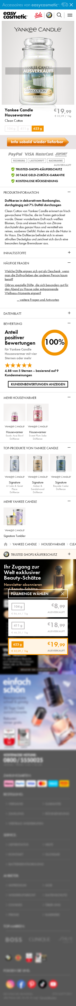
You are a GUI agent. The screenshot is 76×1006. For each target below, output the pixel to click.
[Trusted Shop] (49, 15)
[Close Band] (71, 4)
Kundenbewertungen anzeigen (38, 384)
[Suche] (59, 15)
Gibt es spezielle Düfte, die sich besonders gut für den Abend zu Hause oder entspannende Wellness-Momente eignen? (36, 289)
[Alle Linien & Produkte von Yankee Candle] (38, 29)
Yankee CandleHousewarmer (19, 113)
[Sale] (38, 15)
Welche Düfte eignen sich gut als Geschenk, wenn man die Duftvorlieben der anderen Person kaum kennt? (37, 275)
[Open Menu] (16, 15)
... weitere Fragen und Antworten (38, 300)
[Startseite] (5, 544)
